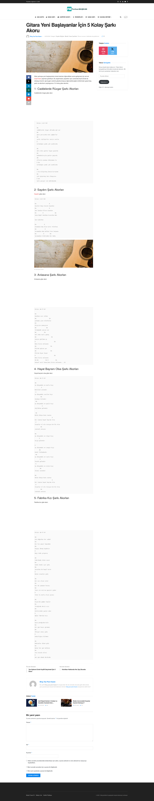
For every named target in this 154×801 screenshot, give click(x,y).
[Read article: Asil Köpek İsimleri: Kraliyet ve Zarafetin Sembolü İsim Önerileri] (31, 703)
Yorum (28, 722)
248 (47, 705)
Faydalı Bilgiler (60, 36)
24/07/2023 (76, 705)
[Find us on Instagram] (118, 1)
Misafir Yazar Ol (30, 795)
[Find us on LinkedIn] (122, 1)
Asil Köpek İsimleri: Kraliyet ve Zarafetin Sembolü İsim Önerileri (47, 702)
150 (82, 705)
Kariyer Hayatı (65, 17)
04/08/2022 (47, 36)
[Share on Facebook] (28, 77)
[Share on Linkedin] (28, 86)
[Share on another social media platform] (28, 103)
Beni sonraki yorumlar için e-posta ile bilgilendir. (42, 767)
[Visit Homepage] (77, 8)
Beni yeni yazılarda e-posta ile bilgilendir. (40, 771)
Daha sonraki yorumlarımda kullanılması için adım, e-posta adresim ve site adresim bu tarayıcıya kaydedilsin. (57, 762)
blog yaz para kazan (72, 687)
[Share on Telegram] (28, 94)
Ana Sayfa (40, 17)
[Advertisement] (63, 108)
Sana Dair (91, 17)
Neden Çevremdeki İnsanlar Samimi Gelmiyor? (81, 702)
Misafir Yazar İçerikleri (71, 36)
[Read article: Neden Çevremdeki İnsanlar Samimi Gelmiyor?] (66, 703)
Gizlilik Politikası (47, 795)
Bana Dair (51, 17)
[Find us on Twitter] (120, 1)
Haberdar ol (104, 82)
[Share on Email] (28, 99)
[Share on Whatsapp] (28, 90)
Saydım (36, 194)
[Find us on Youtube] (125, 1)
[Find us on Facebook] (127, 1)
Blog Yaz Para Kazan (36, 36)
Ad (27, 745)
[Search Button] (120, 17)
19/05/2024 (41, 705)
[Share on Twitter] (28, 81)
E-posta (29, 753)
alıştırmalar (37, 79)
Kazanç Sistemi (105, 17)
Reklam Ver (39, 795)
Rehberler (79, 17)
